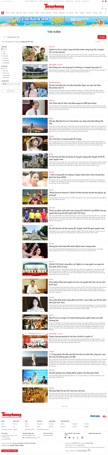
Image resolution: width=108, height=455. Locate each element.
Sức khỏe (30, 13)
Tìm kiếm (54, 31)
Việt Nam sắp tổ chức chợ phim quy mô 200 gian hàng (72, 103)
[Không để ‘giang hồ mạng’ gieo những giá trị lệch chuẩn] (35, 413)
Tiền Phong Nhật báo (45, 1)
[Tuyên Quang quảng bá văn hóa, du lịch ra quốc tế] (35, 340)
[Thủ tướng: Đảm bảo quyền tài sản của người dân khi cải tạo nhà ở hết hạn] (35, 286)
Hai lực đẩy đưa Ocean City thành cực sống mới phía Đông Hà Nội (76, 122)
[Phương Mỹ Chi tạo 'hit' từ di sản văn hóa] (35, 395)
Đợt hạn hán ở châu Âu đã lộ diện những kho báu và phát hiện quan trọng (76, 427)
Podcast (5, 56)
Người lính (61, 13)
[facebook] (103, 1)
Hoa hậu (95, 13)
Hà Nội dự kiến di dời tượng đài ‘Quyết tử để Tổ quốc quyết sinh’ (77, 228)
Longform (5, 58)
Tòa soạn (77, 1)
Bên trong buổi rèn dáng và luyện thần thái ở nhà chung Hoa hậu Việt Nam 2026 (76, 175)
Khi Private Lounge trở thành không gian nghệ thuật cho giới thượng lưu (76, 319)
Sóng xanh (19, 13)
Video (100, 13)
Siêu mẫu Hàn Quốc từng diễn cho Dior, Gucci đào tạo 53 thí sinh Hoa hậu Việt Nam (77, 301)
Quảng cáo (85, 1)
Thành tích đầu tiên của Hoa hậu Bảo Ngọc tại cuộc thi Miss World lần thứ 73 (75, 86)
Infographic (6, 63)
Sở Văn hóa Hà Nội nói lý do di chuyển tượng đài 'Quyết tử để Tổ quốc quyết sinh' (77, 158)
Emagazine (6, 60)
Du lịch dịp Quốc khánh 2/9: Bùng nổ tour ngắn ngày (72, 444)
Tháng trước (6, 75)
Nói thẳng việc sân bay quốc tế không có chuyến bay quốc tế (75, 67)
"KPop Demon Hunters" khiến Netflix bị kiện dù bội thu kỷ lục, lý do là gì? (77, 193)
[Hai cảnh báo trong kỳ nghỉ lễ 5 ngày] (35, 143)
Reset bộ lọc (10, 91)
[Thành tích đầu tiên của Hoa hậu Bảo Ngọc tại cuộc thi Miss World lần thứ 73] (35, 89)
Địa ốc (25, 13)
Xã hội (7, 13)
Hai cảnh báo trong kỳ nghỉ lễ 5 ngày (65, 139)
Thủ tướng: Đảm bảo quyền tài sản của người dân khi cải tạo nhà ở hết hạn (77, 283)
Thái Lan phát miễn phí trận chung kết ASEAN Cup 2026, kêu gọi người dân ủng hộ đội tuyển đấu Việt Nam (77, 211)
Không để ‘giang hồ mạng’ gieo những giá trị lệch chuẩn (73, 408)
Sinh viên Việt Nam (58, 1)
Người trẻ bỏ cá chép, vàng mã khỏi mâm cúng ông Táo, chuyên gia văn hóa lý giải (76, 50)
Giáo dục (82, 13)
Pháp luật (48, 13)
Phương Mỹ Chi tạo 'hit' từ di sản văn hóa (67, 390)
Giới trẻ (43, 13)
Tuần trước (6, 73)
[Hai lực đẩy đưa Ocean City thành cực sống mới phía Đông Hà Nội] (35, 125)
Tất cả (5, 49)
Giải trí (76, 13)
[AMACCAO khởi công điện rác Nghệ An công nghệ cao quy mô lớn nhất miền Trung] (35, 268)
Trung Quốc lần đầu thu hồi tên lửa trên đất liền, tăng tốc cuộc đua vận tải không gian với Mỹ (77, 355)
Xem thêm (105, 13)
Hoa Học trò (69, 1)
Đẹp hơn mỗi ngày (54, 82)
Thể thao (55, 13)
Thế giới (37, 13)
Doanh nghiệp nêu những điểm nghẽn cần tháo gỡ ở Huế (74, 373)
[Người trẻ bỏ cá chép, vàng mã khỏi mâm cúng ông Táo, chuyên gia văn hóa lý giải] (35, 53)
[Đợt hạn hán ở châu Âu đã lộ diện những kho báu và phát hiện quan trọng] (35, 430)
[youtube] (106, 1)
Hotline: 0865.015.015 (31, 1)
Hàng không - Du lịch (55, 64)
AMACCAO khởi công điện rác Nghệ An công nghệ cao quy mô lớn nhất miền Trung (76, 265)
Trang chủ (2, 13)
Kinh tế (12, 13)
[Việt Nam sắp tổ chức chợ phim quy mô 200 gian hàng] (35, 107)
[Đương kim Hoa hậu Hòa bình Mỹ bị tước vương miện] (35, 250)
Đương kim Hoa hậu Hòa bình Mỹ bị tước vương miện (72, 246)
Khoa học (88, 13)
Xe (66, 13)
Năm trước (6, 77)
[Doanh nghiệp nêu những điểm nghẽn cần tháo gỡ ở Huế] (35, 377)
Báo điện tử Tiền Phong (54, 7)
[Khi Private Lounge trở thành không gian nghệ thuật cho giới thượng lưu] (35, 322)
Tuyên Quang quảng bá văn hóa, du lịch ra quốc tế (71, 336)
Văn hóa (71, 13)
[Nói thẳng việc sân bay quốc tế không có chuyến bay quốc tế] (35, 71)
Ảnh (4, 51)
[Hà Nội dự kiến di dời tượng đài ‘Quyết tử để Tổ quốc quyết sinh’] (35, 232)
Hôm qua (5, 70)
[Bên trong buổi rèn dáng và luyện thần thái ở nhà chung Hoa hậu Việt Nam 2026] (35, 179)
